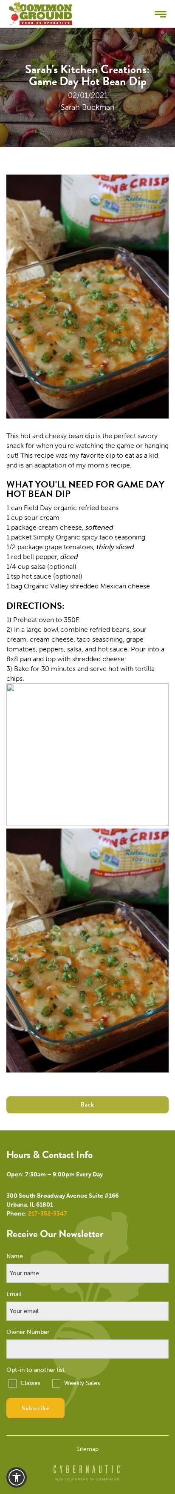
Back (88, 1104)
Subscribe (35, 1408)
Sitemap (87, 1449)
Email (13, 1294)
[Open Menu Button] (160, 14)
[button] (16, 1477)
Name (14, 1256)
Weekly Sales (81, 1383)
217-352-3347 (47, 1213)
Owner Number (27, 1332)
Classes (29, 1383)
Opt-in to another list (35, 1370)
